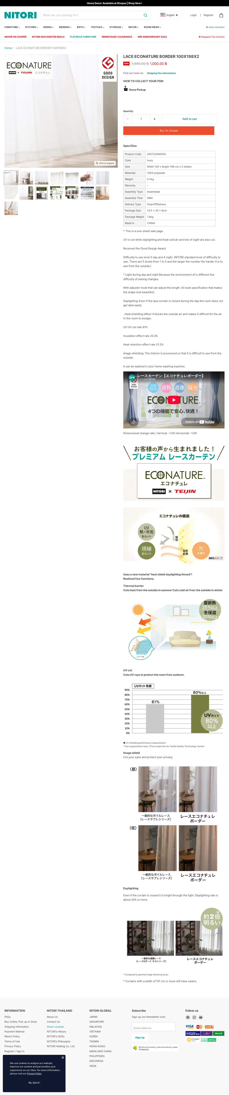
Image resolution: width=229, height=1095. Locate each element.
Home (8, 47)
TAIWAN (94, 1041)
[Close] (63, 1057)
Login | (195, 15)
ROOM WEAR (152, 27)
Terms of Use (12, 1041)
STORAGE (115, 27)
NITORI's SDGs (55, 1036)
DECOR (132, 27)
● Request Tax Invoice (212, 36)
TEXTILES (97, 27)
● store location (215, 27)
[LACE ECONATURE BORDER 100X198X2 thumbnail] (11, 178)
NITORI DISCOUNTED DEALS (48, 36)
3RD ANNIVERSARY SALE (152, 36)
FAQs (7, 1016)
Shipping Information (16, 1026)
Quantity (128, 111)
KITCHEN (30, 27)
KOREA (93, 1036)
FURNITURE (11, 27)
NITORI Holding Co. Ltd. (61, 1046)
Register (208, 15)
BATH (80, 27)
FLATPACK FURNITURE (83, 36)
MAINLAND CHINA (100, 1051)
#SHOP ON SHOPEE (15, 36)
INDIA (92, 1065)
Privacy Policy (12, 1046)
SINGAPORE (96, 1021)
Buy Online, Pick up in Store (20, 1021)
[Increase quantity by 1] (154, 118)
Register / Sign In (14, 1051)
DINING (47, 27)
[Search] (145, 15)
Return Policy (12, 1036)
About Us (52, 1016)
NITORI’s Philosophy (58, 1041)
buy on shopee (169, 130)
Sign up (140, 1037)
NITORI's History (56, 1031)
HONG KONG (97, 1046)
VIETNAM (95, 1031)
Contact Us (53, 1021)
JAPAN (93, 1016)
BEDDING (64, 27)
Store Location (55, 1026)
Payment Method (14, 1031)
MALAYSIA (95, 1026)
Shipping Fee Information (161, 73)
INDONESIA (96, 1060)
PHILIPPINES (97, 1056)
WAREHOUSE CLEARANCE (117, 36)
